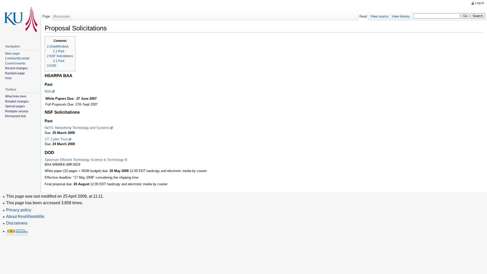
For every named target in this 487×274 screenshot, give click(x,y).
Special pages (15, 106)
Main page (12, 53)
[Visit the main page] (20, 20)
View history (401, 16)
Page (46, 16)
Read (363, 16)
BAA (48, 91)
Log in (479, 3)
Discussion (61, 16)
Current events (15, 63)
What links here (15, 96)
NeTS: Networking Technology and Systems (77, 128)
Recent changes (16, 68)
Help (8, 78)
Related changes (17, 101)
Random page (15, 73)
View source (379, 16)
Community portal (17, 58)
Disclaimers (16, 223)
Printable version (16, 111)
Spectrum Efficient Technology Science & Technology (84, 160)
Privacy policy (18, 210)
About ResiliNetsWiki (25, 216)
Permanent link (15, 116)
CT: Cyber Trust (56, 139)
